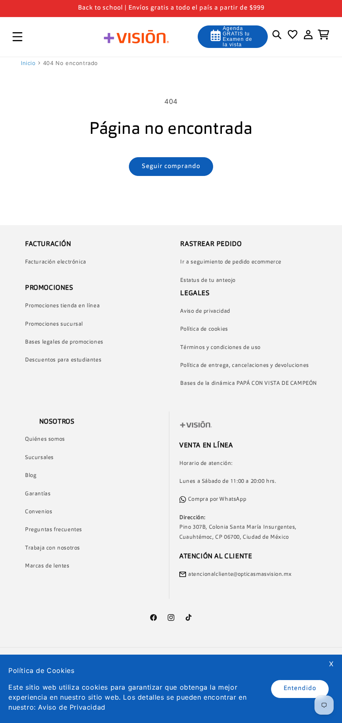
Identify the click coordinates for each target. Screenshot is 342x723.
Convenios (38, 512)
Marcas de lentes (47, 566)
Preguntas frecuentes (53, 529)
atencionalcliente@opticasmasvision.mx (240, 574)
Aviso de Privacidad (71, 707)
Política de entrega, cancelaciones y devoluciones (244, 365)
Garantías (37, 494)
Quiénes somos (45, 439)
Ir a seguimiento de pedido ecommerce (231, 262)
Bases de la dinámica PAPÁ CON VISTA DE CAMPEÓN (248, 383)
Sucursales (39, 457)
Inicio (28, 63)
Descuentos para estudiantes (63, 360)
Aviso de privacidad (205, 311)
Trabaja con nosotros (52, 548)
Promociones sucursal (54, 324)
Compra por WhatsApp (217, 499)
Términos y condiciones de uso (220, 347)
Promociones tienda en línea (62, 306)
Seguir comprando (171, 166)
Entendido (300, 688)
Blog (30, 475)
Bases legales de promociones (64, 342)
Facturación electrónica (55, 262)
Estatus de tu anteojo (208, 280)
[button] (17, 37)
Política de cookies (204, 329)
